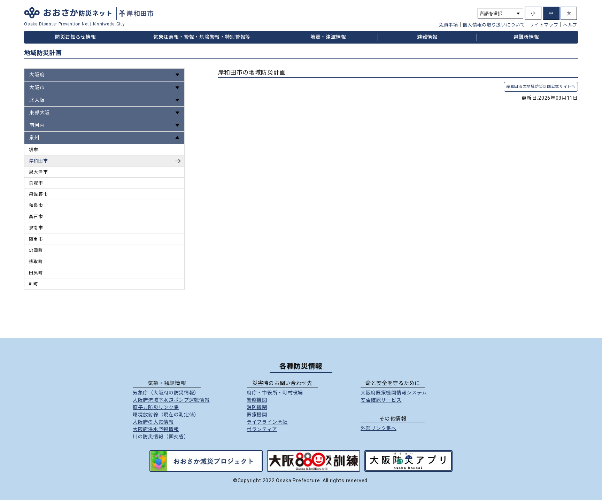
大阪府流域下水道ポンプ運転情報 (171, 400)
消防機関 (257, 407)
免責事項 (448, 25)
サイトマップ (544, 25)
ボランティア (262, 429)
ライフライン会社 (267, 422)
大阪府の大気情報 (153, 422)
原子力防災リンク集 (156, 407)
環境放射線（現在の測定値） (166, 414)
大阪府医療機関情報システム (394, 392)
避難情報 (427, 37)
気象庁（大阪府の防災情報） (166, 392)
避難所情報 (526, 37)
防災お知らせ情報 (75, 37)
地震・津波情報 (328, 37)
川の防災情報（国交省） (161, 436)
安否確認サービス (381, 400)
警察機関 (257, 400)
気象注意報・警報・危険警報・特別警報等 (201, 37)
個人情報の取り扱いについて (494, 25)
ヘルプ (570, 25)
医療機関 (257, 414)
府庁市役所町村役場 (275, 392)
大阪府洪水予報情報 (156, 429)
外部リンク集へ (378, 428)
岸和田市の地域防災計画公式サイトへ (541, 86)
